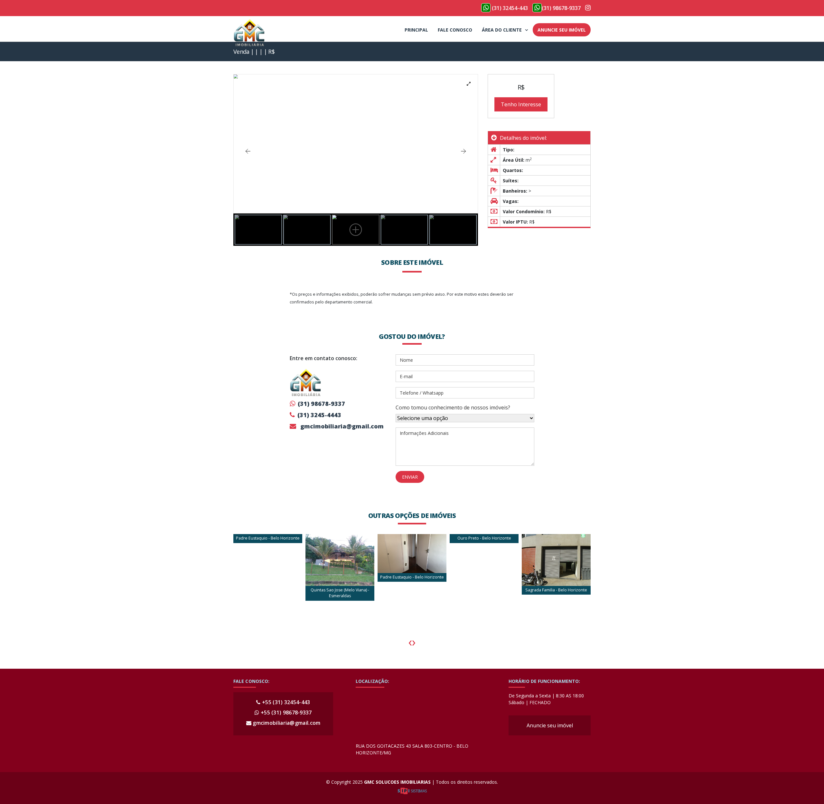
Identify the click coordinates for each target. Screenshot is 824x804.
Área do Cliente (502, 30)
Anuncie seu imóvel (550, 725)
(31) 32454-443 (509, 8)
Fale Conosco (455, 30)
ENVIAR (410, 477)
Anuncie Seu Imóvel (562, 30)
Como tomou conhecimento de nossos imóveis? (453, 407)
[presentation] (410, 641)
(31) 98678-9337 (561, 8)
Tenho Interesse (521, 104)
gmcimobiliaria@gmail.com (341, 426)
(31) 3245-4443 (319, 415)
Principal (416, 30)
